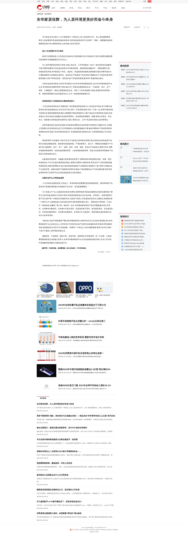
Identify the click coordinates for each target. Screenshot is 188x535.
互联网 (62, 8)
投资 (80, 1)
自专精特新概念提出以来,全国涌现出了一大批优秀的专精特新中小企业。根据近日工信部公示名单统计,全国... (74, 443)
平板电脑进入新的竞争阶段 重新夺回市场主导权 (81, 337)
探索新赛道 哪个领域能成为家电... (134, 220)
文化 (89, 1)
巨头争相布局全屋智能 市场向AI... (134, 227)
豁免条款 (103, 529)
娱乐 (75, 1)
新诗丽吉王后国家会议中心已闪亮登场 (52, 475)
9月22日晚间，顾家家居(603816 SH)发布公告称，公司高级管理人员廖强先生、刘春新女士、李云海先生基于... (75, 493)
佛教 (101, 1)
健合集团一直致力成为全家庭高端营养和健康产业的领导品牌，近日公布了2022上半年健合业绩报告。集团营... (75, 431)
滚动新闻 (48, 14)
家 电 (71, 8)
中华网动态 (115, 529)
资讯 (43, 1)
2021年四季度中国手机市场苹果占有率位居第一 (81, 353)
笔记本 (114, 8)
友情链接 (109, 529)
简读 (115, 1)
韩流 (110, 1)
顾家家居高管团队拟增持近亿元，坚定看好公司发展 (58, 490)
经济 (71, 1)
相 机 (123, 8)
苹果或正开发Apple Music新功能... (134, 243)
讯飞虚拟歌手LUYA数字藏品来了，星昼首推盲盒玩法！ (60, 501)
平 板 (105, 8)
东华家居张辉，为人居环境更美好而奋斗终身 (55, 404)
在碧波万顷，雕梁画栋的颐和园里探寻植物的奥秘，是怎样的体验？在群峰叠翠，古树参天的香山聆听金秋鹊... (75, 419)
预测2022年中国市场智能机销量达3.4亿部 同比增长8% (84, 369)
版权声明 (98, 529)
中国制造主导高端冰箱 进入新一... (134, 240)
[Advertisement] (70, 276)
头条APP (128, 1)
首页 (38, 1)
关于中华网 (75, 529)
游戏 (57, 1)
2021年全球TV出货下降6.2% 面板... (135, 224)
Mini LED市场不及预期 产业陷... (134, 230)
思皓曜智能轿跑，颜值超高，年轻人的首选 (54, 463)
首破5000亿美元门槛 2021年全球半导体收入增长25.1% (84, 385)
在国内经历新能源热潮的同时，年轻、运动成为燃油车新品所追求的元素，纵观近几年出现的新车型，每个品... (75, 467)
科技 (61, 1)
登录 (149, 1)
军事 (48, 1)
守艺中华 (95, 1)
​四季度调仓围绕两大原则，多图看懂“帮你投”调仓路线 (59, 513)
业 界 (53, 8)
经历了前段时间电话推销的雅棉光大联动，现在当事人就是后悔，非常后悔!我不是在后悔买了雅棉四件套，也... (75, 455)
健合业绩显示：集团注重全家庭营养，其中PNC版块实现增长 (62, 428)
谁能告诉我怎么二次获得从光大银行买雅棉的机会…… (59, 451)
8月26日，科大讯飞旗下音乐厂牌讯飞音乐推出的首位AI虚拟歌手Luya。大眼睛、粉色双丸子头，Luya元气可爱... (76, 505)
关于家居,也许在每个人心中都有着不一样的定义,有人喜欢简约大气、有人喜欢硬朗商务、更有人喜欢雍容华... (74, 407)
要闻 (123, 70)
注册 (144, 1)
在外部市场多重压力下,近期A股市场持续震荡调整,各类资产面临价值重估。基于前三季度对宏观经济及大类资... (75, 517)
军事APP (121, 1)
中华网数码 (43, 7)
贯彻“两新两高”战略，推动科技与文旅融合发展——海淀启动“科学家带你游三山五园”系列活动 (76, 416)
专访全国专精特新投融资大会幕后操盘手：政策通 (57, 439)
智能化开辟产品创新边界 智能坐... (134, 237)
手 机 (96, 8)
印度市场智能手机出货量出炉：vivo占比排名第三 (82, 321)
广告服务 (81, 529)
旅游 (66, 1)
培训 (84, 1)
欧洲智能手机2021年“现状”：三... (134, 246)
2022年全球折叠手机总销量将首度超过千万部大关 (82, 305)
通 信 (80, 8)
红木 (106, 1)
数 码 (88, 8)
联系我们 (86, 529)
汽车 (52, 1)
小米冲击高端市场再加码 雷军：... (134, 249)
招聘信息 (92, 529)
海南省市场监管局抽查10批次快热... (135, 233)
